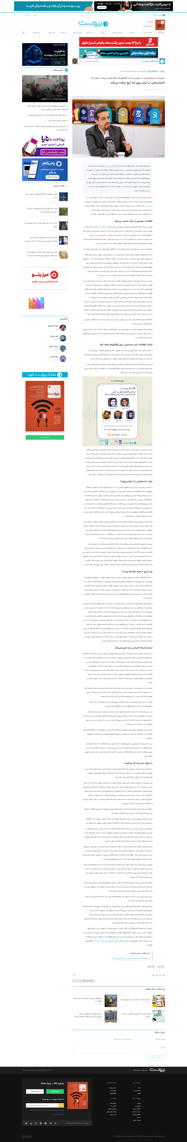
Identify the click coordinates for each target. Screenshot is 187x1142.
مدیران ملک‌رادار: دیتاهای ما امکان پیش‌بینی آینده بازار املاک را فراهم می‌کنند (88, 1015)
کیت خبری (113, 1115)
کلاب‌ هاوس (151, 967)
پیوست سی (113, 1091)
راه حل (139, 1117)
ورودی (139, 1103)
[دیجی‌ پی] (133, 6)
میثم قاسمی (54, 356)
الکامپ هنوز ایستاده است (57, 120)
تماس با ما (113, 1106)
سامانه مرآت (102, 227)
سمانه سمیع (53, 346)
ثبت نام (25, 15)
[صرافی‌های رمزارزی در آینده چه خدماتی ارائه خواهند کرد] (111, 1007)
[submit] (61, 1105)
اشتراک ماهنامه (148, 26)
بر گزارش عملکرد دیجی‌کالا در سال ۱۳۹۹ (106, 941)
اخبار (139, 1088)
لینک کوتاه (79, 981)
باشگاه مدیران (137, 1109)
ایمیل (163, 1047)
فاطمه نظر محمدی (88, 61)
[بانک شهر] (118, 42)
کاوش (139, 1093)
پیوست (162, 71)
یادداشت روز (137, 1091)
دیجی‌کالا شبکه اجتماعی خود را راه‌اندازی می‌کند (130, 958)
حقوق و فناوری (137, 1115)
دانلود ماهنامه (55, 1091)
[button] (24, 32)
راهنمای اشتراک (157, 15)
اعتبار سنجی (160, 967)
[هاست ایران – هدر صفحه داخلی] (118, 53)
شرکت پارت (148, 206)
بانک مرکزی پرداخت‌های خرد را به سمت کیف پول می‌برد (47, 115)
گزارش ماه (138, 1106)
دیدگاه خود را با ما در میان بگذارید (123, 1039)
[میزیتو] (45, 278)
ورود (34, 15)
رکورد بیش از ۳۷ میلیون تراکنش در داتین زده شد (136, 1015)
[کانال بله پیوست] (53, 6)
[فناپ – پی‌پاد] (45, 169)
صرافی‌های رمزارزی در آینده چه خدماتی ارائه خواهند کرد (87, 999)
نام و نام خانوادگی (160, 1039)
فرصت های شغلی (111, 1112)
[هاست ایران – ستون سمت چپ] (45, 54)
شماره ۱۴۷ (150, 22)
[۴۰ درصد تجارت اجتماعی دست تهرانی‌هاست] (158, 1007)
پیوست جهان (137, 1120)
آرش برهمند (54, 336)
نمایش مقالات (35, 1091)
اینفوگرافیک (113, 1093)
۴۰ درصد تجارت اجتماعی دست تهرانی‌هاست (135, 999)
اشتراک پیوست (44, 437)
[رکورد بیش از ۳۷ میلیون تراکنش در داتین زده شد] (158, 1022)
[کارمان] (45, 303)
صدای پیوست (112, 1088)
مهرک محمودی (53, 326)
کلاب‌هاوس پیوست (150, 61)
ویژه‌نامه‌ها (113, 1103)
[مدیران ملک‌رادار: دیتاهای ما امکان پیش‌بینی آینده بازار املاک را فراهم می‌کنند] (111, 1022)
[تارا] (45, 145)
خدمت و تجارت (136, 1112)
